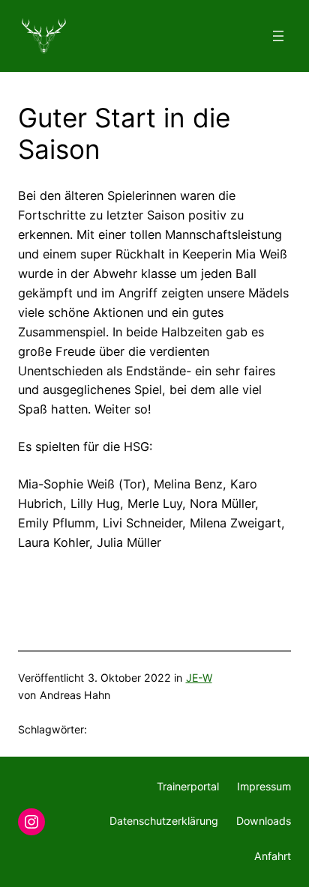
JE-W (199, 677)
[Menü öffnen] (278, 36)
